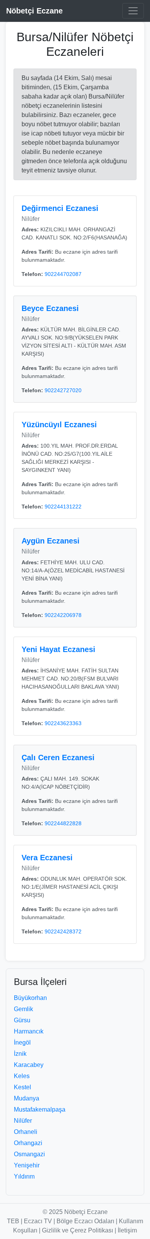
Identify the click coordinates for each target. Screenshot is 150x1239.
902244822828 (63, 823)
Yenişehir (27, 1165)
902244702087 (63, 274)
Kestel (22, 1087)
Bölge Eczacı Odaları (85, 1221)
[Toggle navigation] (133, 10)
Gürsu (22, 1020)
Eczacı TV (38, 1221)
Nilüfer (23, 1120)
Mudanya (26, 1098)
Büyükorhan (30, 998)
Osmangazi (29, 1154)
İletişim (127, 1230)
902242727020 (63, 390)
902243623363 (63, 723)
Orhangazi (28, 1143)
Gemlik (23, 1009)
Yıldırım (24, 1176)
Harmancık (28, 1031)
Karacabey (28, 1065)
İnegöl (22, 1042)
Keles (22, 1076)
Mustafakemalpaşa (39, 1109)
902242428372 (63, 931)
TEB (13, 1221)
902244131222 (63, 506)
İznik (20, 1053)
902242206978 (63, 615)
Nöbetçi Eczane (34, 11)
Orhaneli (25, 1132)
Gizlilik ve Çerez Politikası (77, 1230)
